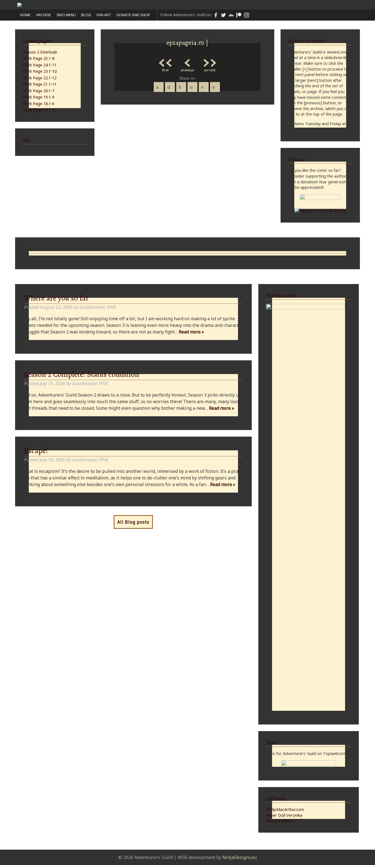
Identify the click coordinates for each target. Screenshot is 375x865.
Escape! (36, 450)
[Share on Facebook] (159, 87)
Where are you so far (56, 298)
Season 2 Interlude (40, 52)
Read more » (191, 332)
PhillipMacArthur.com (285, 809)
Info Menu (66, 14)
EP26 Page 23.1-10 (40, 71)
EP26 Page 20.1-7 (38, 90)
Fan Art (104, 14)
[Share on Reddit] (215, 87)
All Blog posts (133, 522)
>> (209, 61)
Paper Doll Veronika (284, 815)
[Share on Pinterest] (181, 87)
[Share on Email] (204, 87)
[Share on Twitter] (170, 87)
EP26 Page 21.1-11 (40, 84)
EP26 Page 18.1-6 (38, 103)
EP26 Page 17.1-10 (40, 110)
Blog (86, 14)
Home (25, 14)
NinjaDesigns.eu (280, 820)
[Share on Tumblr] (192, 87)
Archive (43, 14)
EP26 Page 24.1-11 (40, 65)
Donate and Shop (133, 14)
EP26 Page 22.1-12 (40, 77)
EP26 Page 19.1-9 (38, 97)
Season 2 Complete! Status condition (81, 374)
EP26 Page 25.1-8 (38, 58)
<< (165, 61)
